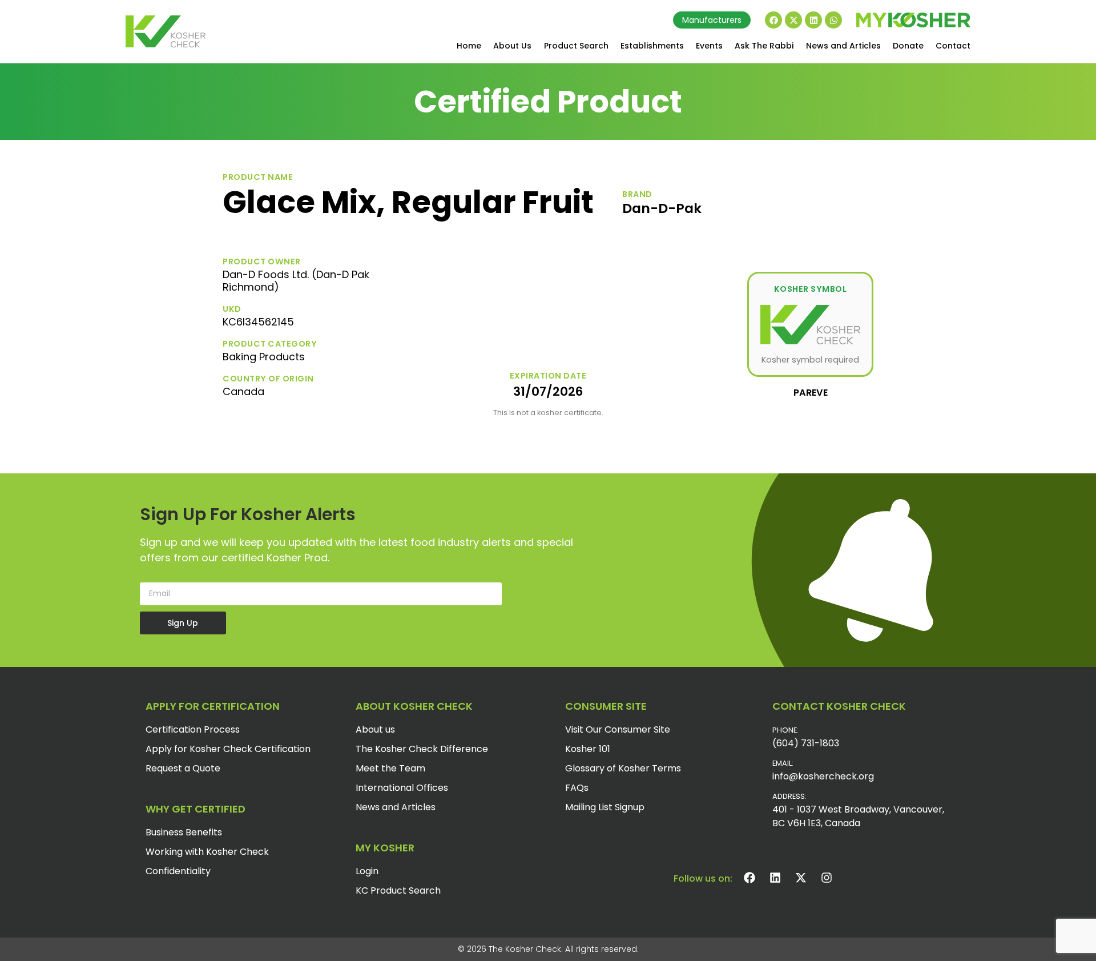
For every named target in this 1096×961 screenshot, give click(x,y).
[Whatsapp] (833, 20)
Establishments (652, 45)
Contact (953, 45)
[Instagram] (826, 877)
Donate (908, 45)
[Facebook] (773, 20)
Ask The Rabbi (764, 45)
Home (469, 45)
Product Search (576, 45)
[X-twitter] (793, 20)
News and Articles (843, 45)
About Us (512, 45)
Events (709, 45)
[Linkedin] (813, 20)
